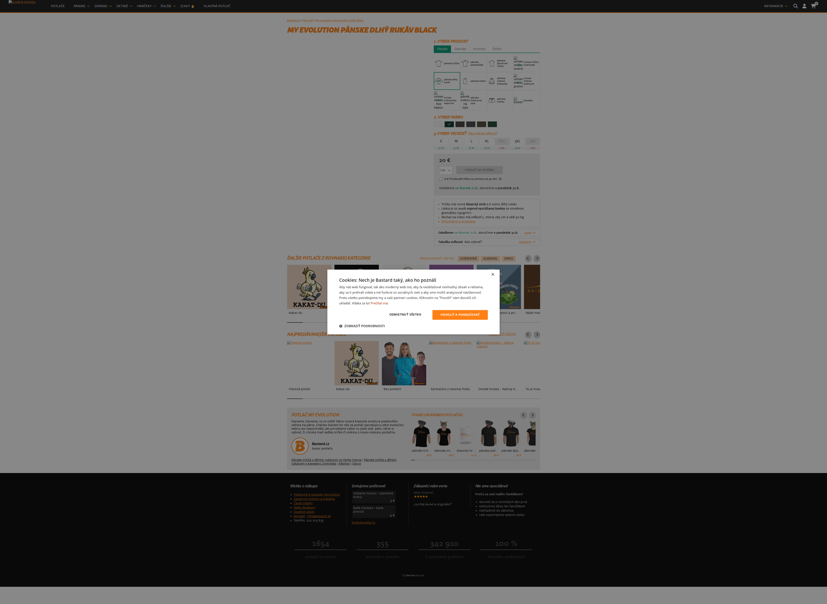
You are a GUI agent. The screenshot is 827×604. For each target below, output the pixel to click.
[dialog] (413, 301)
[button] (362, 326)
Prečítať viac (380, 303)
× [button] (492, 274)
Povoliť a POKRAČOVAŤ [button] (460, 315)
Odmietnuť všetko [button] (405, 315)
